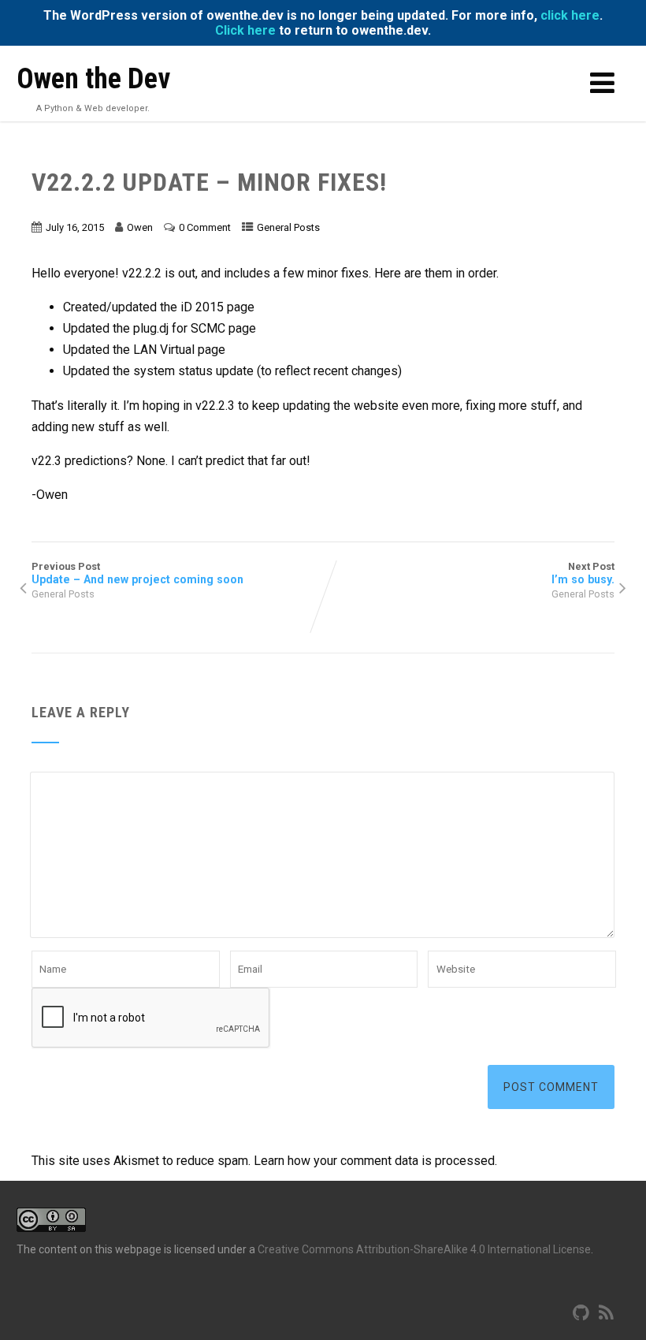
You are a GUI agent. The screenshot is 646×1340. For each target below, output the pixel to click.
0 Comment (205, 227)
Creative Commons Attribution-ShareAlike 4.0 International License (424, 1249)
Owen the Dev (93, 78)
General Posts (288, 227)
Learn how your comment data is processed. (375, 1160)
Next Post (582, 573)
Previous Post (137, 573)
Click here (245, 30)
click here (570, 15)
